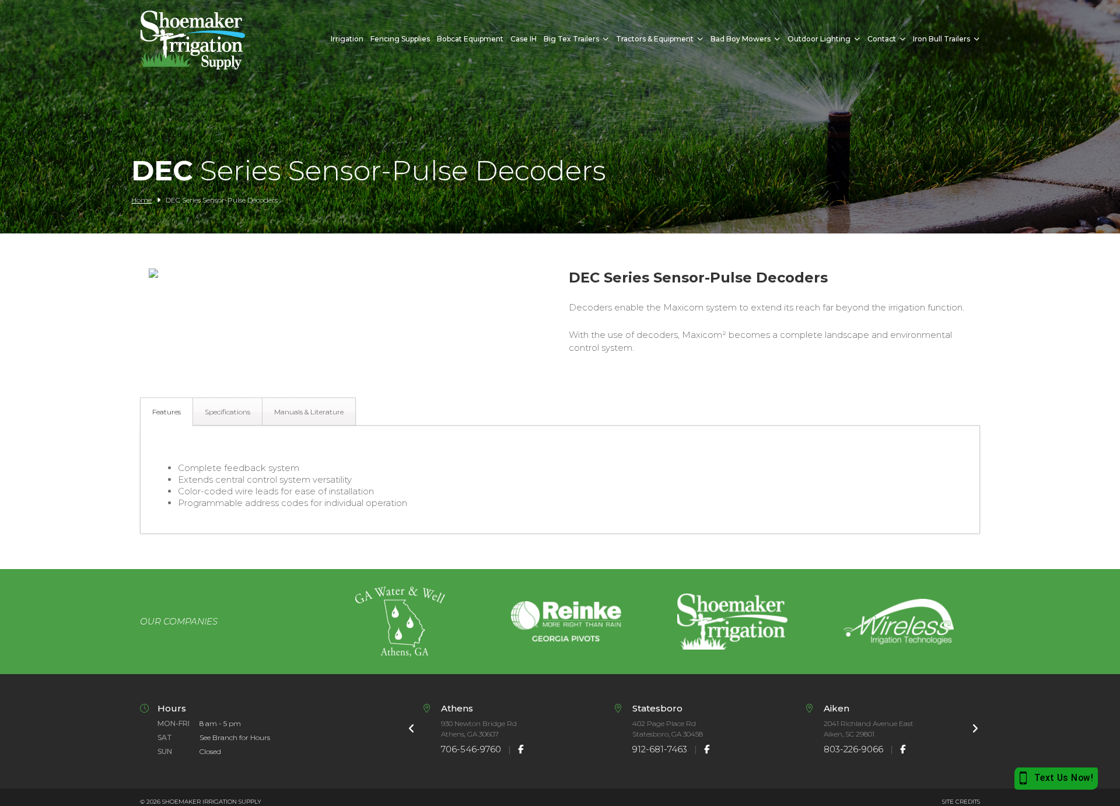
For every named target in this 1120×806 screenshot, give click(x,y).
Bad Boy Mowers (740, 38)
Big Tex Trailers (571, 38)
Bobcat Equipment (470, 38)
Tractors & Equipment (655, 38)
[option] (400, 622)
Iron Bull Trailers (941, 38)
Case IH (523, 38)
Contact (881, 38)
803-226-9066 (853, 749)
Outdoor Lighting (819, 38)
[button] (153, 274)
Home (141, 200)
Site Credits (961, 801)
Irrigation (347, 38)
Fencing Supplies (400, 38)
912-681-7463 (659, 749)
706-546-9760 (471, 749)
